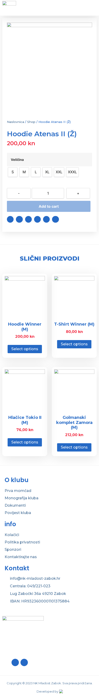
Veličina (17, 159)
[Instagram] (24, 662)
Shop (31, 122)
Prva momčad (18, 491)
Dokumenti (15, 505)
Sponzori (13, 549)
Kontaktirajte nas (21, 557)
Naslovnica (15, 122)
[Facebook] (15, 662)
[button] (10, 219)
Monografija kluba (21, 498)
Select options (24, 349)
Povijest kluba (18, 513)
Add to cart (49, 206)
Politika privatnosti (22, 542)
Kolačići (12, 535)
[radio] (12, 172)
